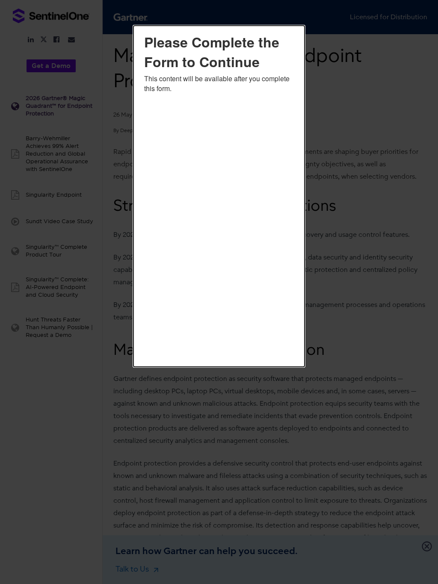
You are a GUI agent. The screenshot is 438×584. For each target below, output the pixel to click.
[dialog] (219, 196)
